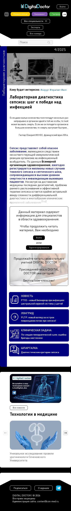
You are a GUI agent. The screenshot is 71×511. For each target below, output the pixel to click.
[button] (64, 14)
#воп (64, 89)
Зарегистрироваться (39, 247)
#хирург (44, 89)
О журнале (43, 488)
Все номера (35, 33)
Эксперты (35, 27)
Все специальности (33, 21)
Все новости (19, 407)
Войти (62, 6)
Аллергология (20, 14)
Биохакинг (39, 14)
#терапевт (55, 89)
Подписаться (20, 488)
